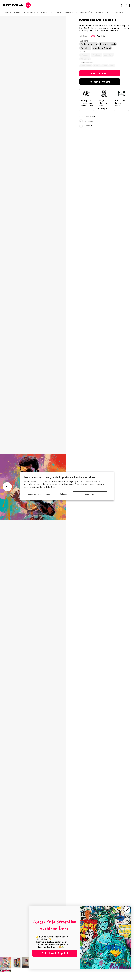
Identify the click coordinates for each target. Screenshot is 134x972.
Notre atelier (102, 12)
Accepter (90, 494)
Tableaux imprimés (64, 12)
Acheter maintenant (100, 81)
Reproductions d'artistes (26, 12)
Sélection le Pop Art (55, 953)
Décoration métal (84, 12)
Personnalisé (47, 12)
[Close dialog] (127, 910)
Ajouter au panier (99, 73)
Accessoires (117, 12)
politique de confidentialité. (43, 486)
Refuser (63, 494)
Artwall (13, 5)
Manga (8, 12)
